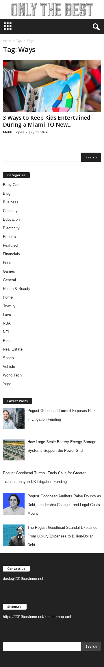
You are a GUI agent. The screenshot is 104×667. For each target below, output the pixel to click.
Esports (9, 237)
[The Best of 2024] (52, 9)
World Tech (12, 375)
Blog (6, 193)
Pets (7, 340)
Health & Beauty (16, 288)
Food (7, 263)
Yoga (7, 384)
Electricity (11, 228)
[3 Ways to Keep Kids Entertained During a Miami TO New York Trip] (52, 86)
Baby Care (12, 185)
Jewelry (9, 306)
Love (7, 314)
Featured (10, 245)
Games (9, 271)
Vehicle (9, 366)
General (9, 280)
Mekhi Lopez (13, 132)
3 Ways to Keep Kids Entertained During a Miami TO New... (46, 121)
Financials (11, 254)
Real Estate (13, 349)
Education (11, 219)
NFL (6, 332)
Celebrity (10, 211)
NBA (7, 323)
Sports (8, 358)
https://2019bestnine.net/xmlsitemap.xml (37, 616)
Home (7, 41)
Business (10, 202)
